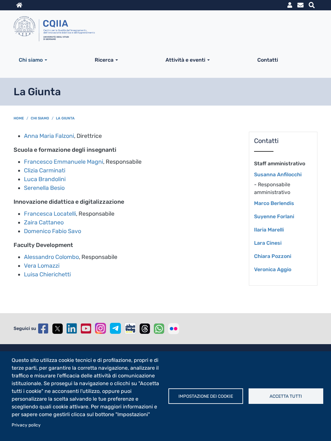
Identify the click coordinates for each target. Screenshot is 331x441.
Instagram (100, 328)
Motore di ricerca (311, 5)
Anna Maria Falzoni (49, 135)
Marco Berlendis (274, 203)
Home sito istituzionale (19, 5)
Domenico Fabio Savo (53, 231)
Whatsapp (159, 328)
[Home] (163, 28)
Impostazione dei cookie (205, 396)
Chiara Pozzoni (272, 256)
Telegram (115, 328)
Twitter (57, 328)
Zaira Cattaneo (44, 222)
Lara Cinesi (268, 243)
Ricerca (104, 60)
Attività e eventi (185, 60)
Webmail (300, 5)
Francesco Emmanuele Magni (63, 161)
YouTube (86, 328)
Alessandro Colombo (51, 257)
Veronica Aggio (272, 269)
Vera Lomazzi (42, 265)
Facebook (43, 328)
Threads (145, 328)
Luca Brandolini (45, 179)
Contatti (267, 60)
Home (19, 118)
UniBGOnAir (130, 328)
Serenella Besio (44, 187)
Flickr (173, 328)
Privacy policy (26, 424)
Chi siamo (31, 60)
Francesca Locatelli (50, 213)
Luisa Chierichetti (48, 274)
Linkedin (72, 328)
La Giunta (65, 118)
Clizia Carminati (44, 170)
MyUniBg (290, 5)
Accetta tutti (286, 396)
